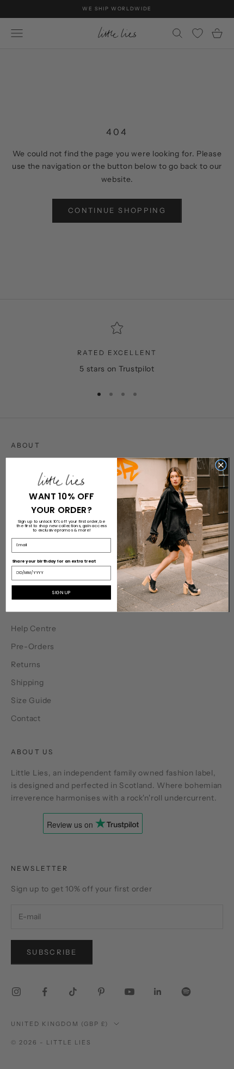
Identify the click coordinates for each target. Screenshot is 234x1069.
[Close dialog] (220, 465)
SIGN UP (61, 592)
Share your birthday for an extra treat (54, 560)
